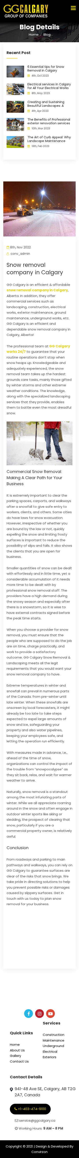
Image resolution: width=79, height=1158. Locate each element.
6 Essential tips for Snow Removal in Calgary (45, 69)
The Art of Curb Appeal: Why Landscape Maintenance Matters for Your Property (49, 141)
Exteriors (49, 1057)
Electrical (50, 1051)
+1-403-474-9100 (31, 1109)
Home (34, 34)
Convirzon (39, 1151)
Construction (53, 1034)
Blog (46, 34)
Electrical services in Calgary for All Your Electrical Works (49, 86)
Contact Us (19, 1061)
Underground (53, 1046)
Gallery (15, 1055)
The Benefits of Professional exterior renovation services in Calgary (48, 123)
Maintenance (53, 1040)
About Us (17, 1050)
